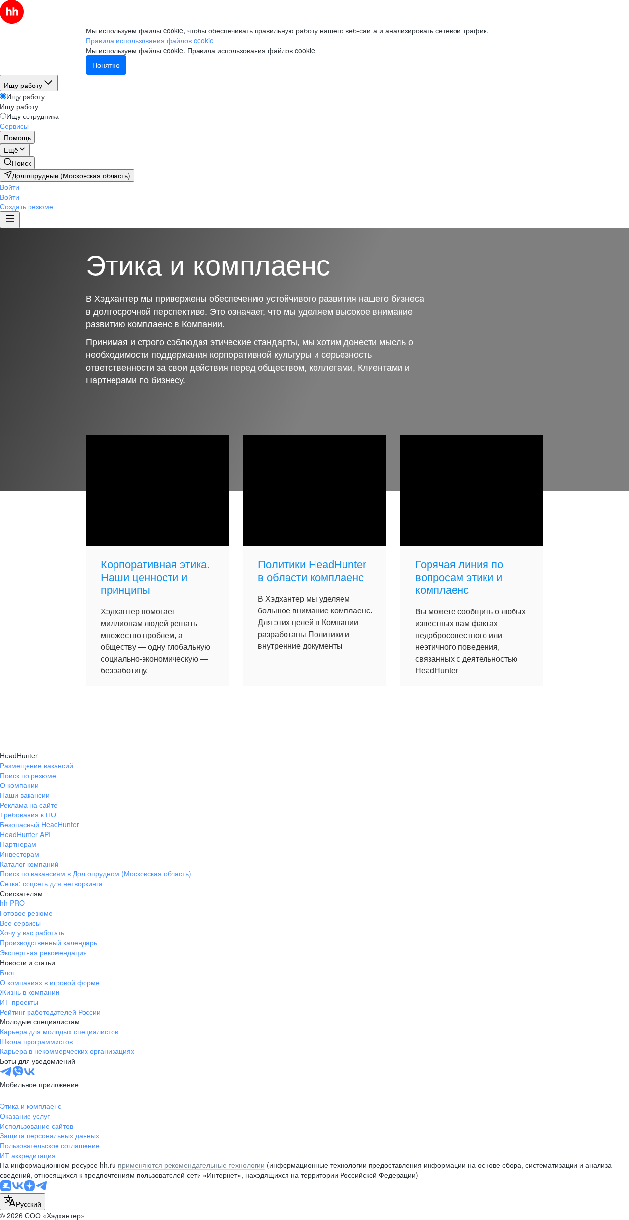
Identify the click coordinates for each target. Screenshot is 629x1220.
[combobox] (22, 1201)
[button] (9, 187)
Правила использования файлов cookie (251, 50)
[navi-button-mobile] (10, 219)
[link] (17, 162)
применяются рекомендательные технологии (191, 1165)
